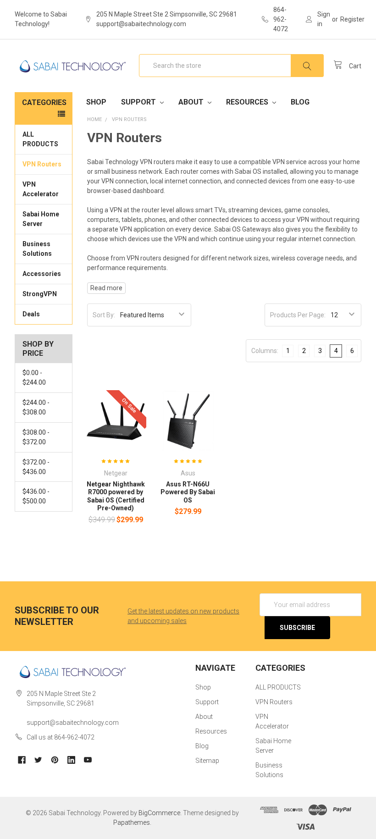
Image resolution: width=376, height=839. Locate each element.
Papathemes (131, 822)
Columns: (264, 350)
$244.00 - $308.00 (36, 407)
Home (94, 119)
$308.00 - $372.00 (36, 437)
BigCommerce (159, 813)
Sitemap (207, 760)
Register (352, 19)
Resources (248, 102)
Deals (31, 314)
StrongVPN (39, 294)
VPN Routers (41, 164)
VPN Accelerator (40, 189)
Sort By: (104, 315)
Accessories (41, 273)
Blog (300, 102)
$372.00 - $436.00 (36, 466)
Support (139, 102)
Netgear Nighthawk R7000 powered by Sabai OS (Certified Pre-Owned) (116, 496)
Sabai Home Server (40, 218)
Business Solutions (37, 248)
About (191, 102)
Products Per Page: (298, 315)
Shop (96, 102)
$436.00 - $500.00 (36, 496)
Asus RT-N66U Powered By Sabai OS (187, 492)
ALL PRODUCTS (40, 139)
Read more (106, 288)
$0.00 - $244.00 (34, 377)
